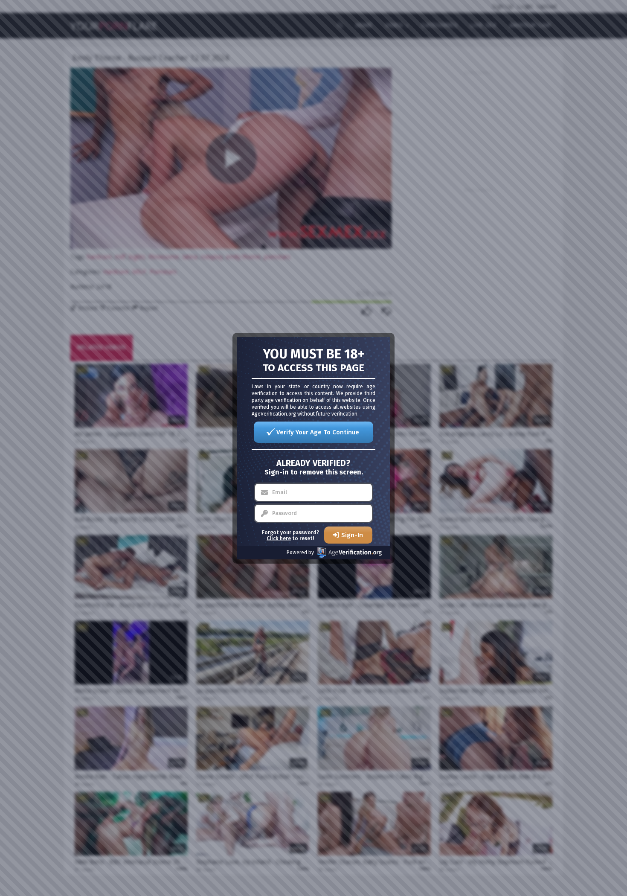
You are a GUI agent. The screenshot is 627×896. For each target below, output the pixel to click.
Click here (279, 538)
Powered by (300, 553)
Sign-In (352, 535)
